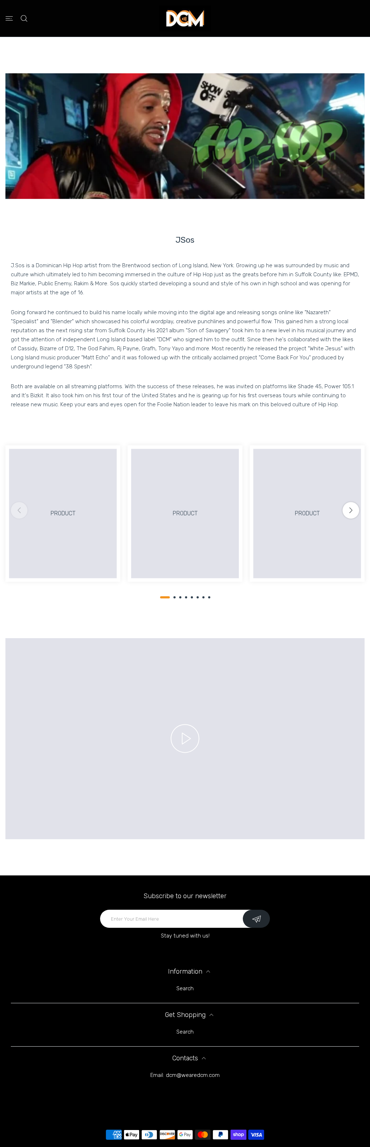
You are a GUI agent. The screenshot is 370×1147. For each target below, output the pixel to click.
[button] (165, 597)
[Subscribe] (256, 919)
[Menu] (9, 18)
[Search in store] (24, 18)
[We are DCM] (185, 18)
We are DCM (195, 1100)
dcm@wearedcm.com (193, 1075)
